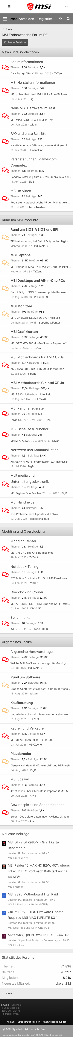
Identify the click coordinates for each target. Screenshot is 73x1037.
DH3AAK (35, 608)
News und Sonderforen (20, 52)
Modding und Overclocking (23, 531)
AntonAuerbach (37, 207)
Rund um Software (25, 677)
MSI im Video (20, 191)
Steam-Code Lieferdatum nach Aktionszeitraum (39, 816)
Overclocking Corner (26, 592)
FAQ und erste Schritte (28, 134)
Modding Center (23, 541)
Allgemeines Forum (17, 642)
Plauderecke (20, 754)
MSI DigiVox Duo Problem (26, 493)
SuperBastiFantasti (50, 322)
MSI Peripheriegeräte (27, 408)
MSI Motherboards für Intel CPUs (37, 383)
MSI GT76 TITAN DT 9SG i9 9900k (31, 739)
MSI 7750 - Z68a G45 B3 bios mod (32, 552)
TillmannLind (35, 150)
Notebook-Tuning (24, 567)
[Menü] (5, 18)
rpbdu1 (34, 582)
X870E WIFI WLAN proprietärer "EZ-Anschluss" (39, 461)
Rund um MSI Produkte (20, 220)
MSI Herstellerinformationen (32, 82)
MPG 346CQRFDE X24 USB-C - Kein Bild (35, 317)
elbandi (32, 373)
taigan (33, 124)
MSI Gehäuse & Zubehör (29, 429)
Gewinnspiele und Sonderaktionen (37, 805)
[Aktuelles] (60, 19)
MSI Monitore (21, 306)
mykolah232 (62, 983)
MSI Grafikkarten (24, 332)
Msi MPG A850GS (21, 440)
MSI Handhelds (22, 502)
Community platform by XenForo (33, 1035)
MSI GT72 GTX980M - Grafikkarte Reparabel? (38, 343)
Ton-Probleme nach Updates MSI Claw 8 (35, 514)
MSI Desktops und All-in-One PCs (37, 281)
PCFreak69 (41, 245)
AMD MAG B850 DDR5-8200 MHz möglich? (37, 368)
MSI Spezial (19, 779)
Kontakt (10, 1021)
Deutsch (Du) (36, 1029)
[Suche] (68, 19)
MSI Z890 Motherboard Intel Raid (30, 394)
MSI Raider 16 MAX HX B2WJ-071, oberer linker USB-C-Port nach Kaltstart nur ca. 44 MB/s (39, 871)
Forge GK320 (18, 419)
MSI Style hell (13, 1029)
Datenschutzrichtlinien (28, 1021)
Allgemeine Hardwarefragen (32, 652)
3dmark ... (16, 629)
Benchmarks (20, 617)
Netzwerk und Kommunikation (34, 450)
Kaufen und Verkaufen (28, 728)
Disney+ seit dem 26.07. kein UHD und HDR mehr (40, 765)
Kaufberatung (21, 703)
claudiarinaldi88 (39, 518)
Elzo (48, 419)
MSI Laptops (20, 255)
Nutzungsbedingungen (54, 1021)
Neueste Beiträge (15, 834)
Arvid (33, 795)
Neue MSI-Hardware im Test (32, 108)
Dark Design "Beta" (22, 73)
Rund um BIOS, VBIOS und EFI (34, 229)
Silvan (55, 440)
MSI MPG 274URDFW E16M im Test (31, 119)
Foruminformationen (26, 62)
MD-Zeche (35, 744)
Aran (32, 821)
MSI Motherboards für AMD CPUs (37, 357)
